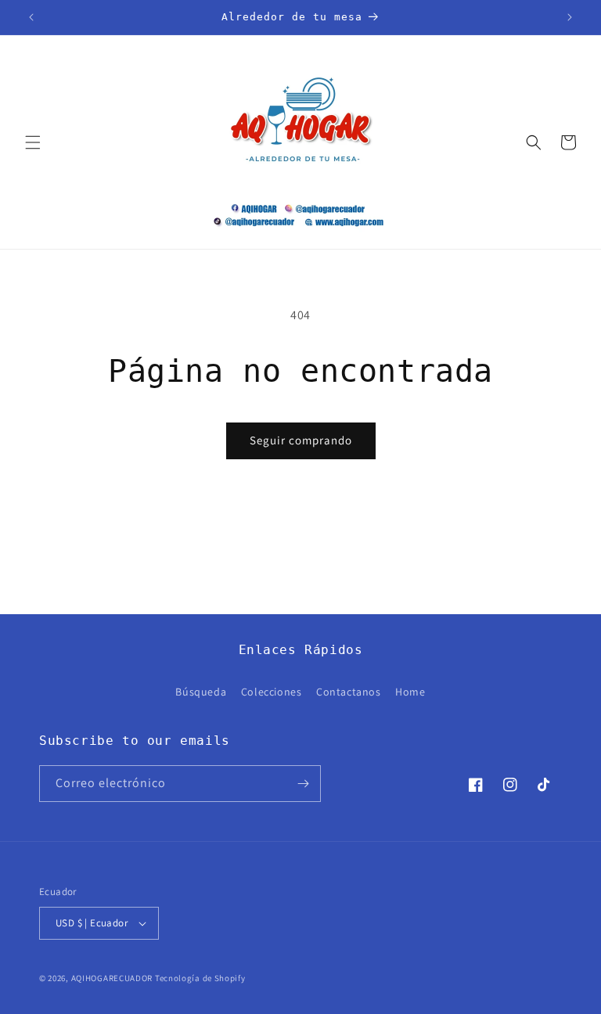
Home (410, 692)
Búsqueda (200, 692)
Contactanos (348, 692)
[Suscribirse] (303, 783)
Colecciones (271, 692)
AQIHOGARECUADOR (112, 978)
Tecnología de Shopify (200, 978)
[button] (33, 142)
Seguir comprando (301, 440)
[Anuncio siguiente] (569, 17)
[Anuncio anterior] (31, 17)
